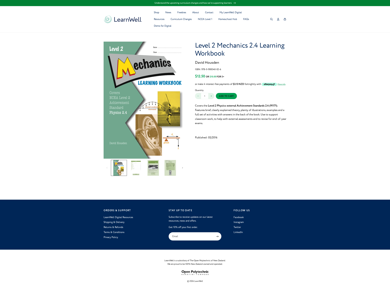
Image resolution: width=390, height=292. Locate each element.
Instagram (239, 222)
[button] (271, 19)
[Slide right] (182, 167)
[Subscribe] (217, 236)
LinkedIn (238, 232)
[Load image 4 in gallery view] (170, 168)
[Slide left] (107, 167)
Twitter (237, 227)
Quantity (199, 90)
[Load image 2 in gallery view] (136, 168)
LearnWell (198, 281)
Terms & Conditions (114, 232)
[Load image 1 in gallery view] (119, 168)
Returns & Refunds (113, 227)
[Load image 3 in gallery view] (153, 168)
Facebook (239, 217)
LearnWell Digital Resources (118, 217)
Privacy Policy (111, 237)
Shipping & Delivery (114, 222)
